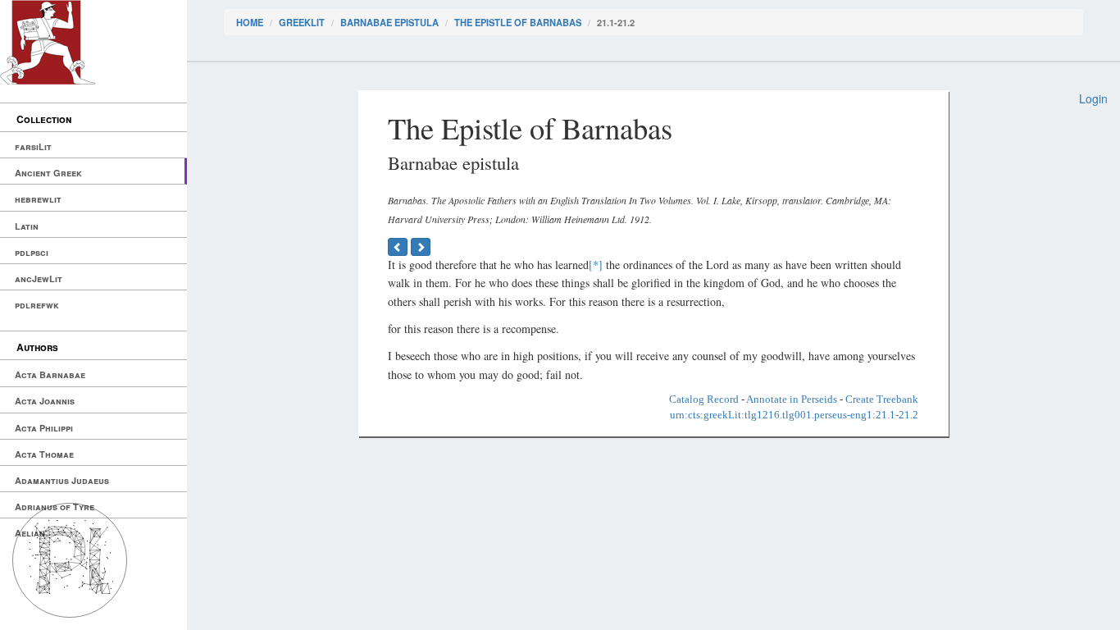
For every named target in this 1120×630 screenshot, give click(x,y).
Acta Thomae (44, 454)
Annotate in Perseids (791, 399)
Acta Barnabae (50, 374)
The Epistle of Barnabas (517, 22)
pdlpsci (31, 252)
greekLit (302, 22)
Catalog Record (704, 399)
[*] (596, 264)
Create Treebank (881, 399)
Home (249, 22)
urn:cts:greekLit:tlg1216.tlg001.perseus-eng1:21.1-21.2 (794, 415)
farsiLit (33, 146)
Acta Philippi (44, 428)
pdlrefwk (37, 305)
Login (1093, 98)
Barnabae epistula (389, 22)
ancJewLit (38, 278)
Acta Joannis (45, 401)
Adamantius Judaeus (62, 480)
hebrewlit (38, 199)
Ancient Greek (48, 173)
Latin (27, 226)
